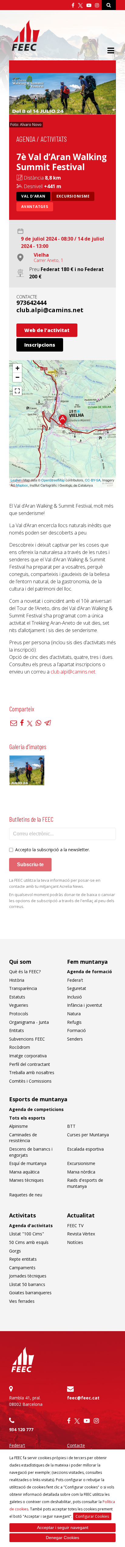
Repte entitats (23, 1259)
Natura (74, 1013)
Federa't (75, 980)
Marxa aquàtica (24, 1172)
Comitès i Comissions (30, 1081)
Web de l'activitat (46, 330)
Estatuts (17, 997)
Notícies (75, 1242)
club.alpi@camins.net (49, 310)
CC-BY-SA (92, 479)
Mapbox (22, 485)
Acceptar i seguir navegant (62, 1527)
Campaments (22, 1267)
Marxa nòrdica (81, 1172)
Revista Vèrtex (81, 1234)
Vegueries (18, 1005)
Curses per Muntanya (88, 1135)
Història (16, 980)
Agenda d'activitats (31, 1225)
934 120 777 (21, 1429)
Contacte (76, 1445)
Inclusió (74, 997)
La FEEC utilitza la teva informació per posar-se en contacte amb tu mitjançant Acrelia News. (54, 883)
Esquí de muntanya (27, 1163)
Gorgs (15, 1251)
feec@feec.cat (83, 1398)
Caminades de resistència (23, 1138)
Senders (75, 1039)
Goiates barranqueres (30, 1292)
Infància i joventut (84, 1005)
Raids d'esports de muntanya (85, 1183)
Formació (76, 1030)
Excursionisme (73, 196)
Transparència (23, 988)
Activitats (54, 138)
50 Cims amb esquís (29, 1242)
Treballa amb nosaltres (31, 1072)
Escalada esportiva (85, 1149)
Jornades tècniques (27, 1276)
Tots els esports (27, 1118)
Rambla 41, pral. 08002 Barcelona (25, 1401)
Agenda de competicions (36, 1109)
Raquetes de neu (25, 1195)
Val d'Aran (33, 196)
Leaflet (16, 479)
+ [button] (17, 368)
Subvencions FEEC (27, 1039)
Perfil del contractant (29, 1064)
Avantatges (34, 206)
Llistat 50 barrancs (27, 1284)
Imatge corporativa (28, 1056)
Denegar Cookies (62, 1537)
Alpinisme (18, 1126)
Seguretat (76, 988)
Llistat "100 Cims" (26, 1234)
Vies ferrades (22, 1301)
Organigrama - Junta (29, 1022)
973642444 (31, 302)
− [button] (17, 377)
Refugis (74, 1022)
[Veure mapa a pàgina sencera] (17, 390)
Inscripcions (39, 344)
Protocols (18, 1013)
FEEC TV (75, 1225)
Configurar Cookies (92, 1516)
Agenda (25, 138)
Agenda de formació (89, 971)
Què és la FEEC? (25, 971)
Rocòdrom (19, 1047)
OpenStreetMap (53, 479)
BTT (71, 1126)
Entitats (16, 1030)
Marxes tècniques (26, 1180)
